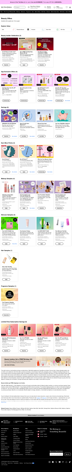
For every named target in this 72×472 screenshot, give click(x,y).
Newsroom (3, 432)
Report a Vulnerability (5, 455)
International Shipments (29, 441)
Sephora (64, 408)
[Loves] (66, 7)
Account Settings (16, 440)
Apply (24, 65)
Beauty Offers (15, 446)
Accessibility (27, 452)
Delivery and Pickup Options (29, 435)
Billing (26, 439)
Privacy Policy (3, 463)
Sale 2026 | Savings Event (44, 408)
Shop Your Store (16, 452)
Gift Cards (62, 11)
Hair (33, 11)
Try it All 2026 (28, 409)
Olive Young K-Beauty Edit (9, 11)
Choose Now (6, 315)
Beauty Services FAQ (29, 445)
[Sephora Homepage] (6, 7)
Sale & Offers (68, 11)
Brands (48, 11)
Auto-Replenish (16, 445)
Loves (14, 450)
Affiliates (2, 441)
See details (49, 100)
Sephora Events (4, 443)
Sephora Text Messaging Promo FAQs (15, 409)
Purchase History (16, 438)
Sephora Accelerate (5, 451)
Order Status (15, 436)
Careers (2, 434)
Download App (6, 100)
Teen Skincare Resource (30, 454)
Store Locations (28, 448)
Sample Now (59, 208)
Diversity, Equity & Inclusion (4, 449)
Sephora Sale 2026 (33, 408)
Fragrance (28, 11)
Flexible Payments (28, 450)
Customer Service (28, 430)
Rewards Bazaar (16, 448)
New (2, 11)
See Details (59, 136)
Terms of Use (10, 463)
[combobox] (20, 7)
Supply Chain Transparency (3, 439)
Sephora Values (4, 436)
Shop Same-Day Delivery (18, 454)
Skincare (23, 11)
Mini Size (43, 11)
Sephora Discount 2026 (56, 408)
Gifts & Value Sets (55, 11)
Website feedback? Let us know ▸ (36, 415)
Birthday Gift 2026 (25, 408)
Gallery (14, 434)
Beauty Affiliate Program (15, 408)
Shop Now (6, 65)
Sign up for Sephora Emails (56, 451)
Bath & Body (37, 11)
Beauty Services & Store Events (17, 442)
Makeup (18, 11)
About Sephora (4, 430)
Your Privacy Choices (28, 463)
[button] (27, 52)
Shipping (27, 437)
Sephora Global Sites (5, 446)
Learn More (24, 136)
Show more (3, 402)
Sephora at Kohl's (28, 446)
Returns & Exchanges (29, 432)
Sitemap (21, 463)
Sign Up (67, 454)
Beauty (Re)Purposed (5, 453)
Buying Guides (28, 443)
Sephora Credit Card (17, 432)
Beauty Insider (16, 430)
